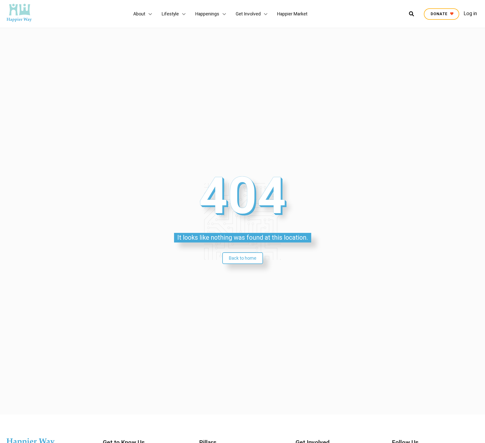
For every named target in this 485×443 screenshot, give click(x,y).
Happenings (207, 13)
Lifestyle (170, 13)
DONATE (440, 14)
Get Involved (248, 13)
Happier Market (292, 13)
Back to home (242, 258)
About (139, 13)
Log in (470, 13)
